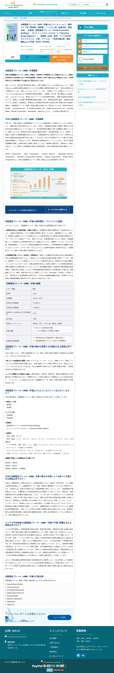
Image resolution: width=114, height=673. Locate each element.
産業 (30, 13)
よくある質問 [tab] (42, 57)
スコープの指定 (59, 617)
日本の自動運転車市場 (87, 97)
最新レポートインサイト (47, 13)
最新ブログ (65, 13)
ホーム (7, 13)
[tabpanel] (39, 334)
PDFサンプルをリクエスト (92, 68)
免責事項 (53, 651)
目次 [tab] (27, 57)
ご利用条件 (53, 647)
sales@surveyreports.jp (47, 4)
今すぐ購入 (89, 27)
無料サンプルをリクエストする (61, 58)
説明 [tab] (12, 57)
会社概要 (82, 13)
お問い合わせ (100, 13)
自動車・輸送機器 (20, 18)
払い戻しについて (56, 656)
